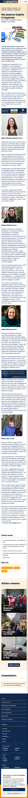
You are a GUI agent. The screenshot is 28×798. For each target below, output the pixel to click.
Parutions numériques (7, 719)
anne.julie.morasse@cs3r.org (11, 523)
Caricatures (6, 767)
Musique (17, 759)
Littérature (17, 757)
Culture (4, 754)
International (5, 736)
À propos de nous (5, 702)
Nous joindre (4, 716)
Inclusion (5, 750)
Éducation (5, 748)
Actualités (4, 728)
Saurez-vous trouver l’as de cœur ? (13, 551)
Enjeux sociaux (12, 8)
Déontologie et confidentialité (8, 705)
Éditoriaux (17, 767)
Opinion (4, 765)
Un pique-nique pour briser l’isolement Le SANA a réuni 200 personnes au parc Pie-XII (14, 546)
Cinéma (5, 759)
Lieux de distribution (6, 712)
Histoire (5, 760)
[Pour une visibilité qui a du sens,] (14, 378)
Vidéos (4, 741)
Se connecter (17, 685)
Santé (16, 750)
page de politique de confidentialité (14, 785)
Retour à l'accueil (14, 665)
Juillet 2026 (6, 557)
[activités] (14, 113)
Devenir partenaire (6, 709)
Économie (4, 733)
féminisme (16, 568)
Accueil (3, 8)
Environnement (6, 731)
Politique (17, 748)
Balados (4, 739)
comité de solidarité (7, 568)
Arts (4, 757)
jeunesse (4, 571)
